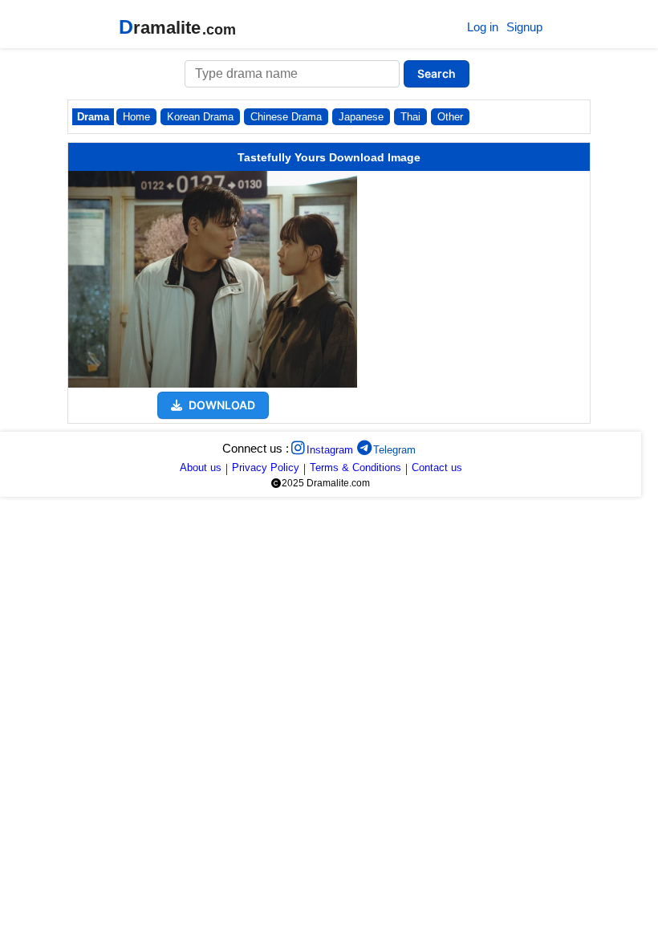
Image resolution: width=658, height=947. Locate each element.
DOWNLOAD (220, 405)
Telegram (394, 450)
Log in (482, 27)
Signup (524, 27)
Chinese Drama (286, 117)
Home (136, 117)
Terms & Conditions (355, 467)
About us (200, 467)
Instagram (330, 450)
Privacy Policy (265, 467)
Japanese (361, 117)
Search (436, 73)
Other (450, 117)
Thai (410, 117)
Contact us (437, 467)
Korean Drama (200, 117)
